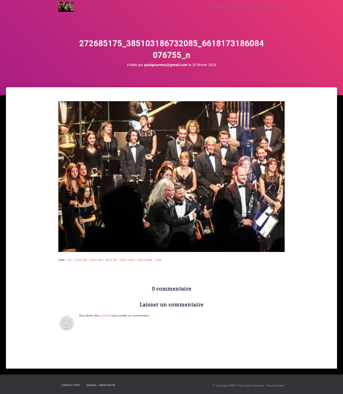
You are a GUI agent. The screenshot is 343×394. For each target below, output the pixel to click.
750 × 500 (103, 259)
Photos (237, 7)
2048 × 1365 (154, 259)
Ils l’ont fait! (217, 7)
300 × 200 (88, 259)
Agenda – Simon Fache (100, 385)
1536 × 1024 (135, 259)
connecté (106, 315)
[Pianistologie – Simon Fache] (65, 7)
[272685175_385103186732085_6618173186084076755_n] (171, 176)
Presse (252, 7)
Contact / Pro (272, 7)
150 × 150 (73, 259)
